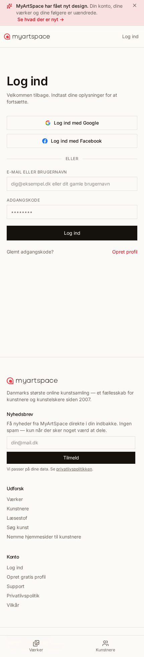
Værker (15, 499)
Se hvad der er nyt (40, 19)
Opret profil (124, 251)
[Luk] (134, 5)
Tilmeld (71, 457)
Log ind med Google (76, 123)
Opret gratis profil (26, 577)
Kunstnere (18, 508)
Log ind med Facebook (76, 141)
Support (15, 586)
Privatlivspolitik (23, 595)
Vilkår (13, 605)
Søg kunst (18, 527)
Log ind (130, 36)
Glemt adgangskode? (30, 251)
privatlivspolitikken (74, 468)
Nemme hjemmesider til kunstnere (44, 536)
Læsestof (17, 518)
